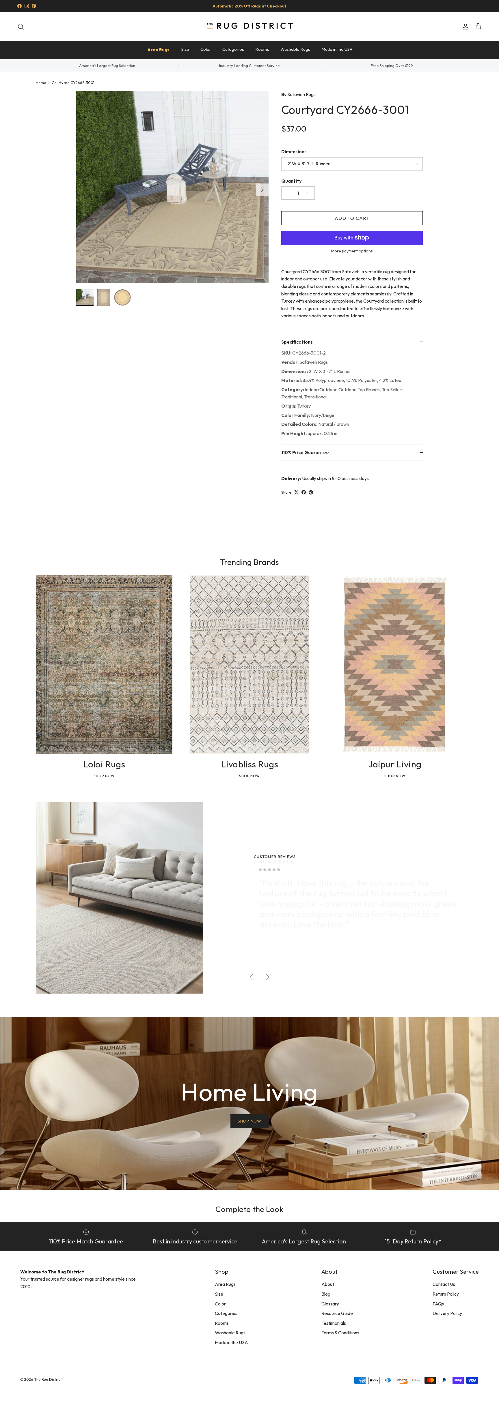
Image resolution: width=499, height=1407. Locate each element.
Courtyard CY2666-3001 (73, 82)
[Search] (20, 26)
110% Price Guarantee (305, 452)
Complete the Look (249, 1209)
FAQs (438, 1304)
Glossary (330, 1304)
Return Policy (446, 1294)
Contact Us (444, 1284)
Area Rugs (158, 50)
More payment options (352, 251)
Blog (325, 1294)
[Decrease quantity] (287, 193)
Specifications (297, 342)
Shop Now (104, 776)
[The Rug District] (249, 26)
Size (185, 49)
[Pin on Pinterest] (311, 492)
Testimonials (333, 1323)
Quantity (291, 181)
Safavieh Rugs (301, 94)
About (327, 1284)
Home (41, 82)
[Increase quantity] (309, 193)
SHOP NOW (249, 1121)
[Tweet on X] (296, 492)
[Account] (464, 26)
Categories (233, 49)
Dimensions (294, 151)
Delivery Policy (447, 1313)
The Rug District (48, 1379)
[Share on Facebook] (303, 492)
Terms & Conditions (340, 1332)
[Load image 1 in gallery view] (172, 187)
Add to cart (352, 218)
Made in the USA (336, 49)
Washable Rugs (295, 49)
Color (205, 49)
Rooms (262, 49)
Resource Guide (337, 1313)
